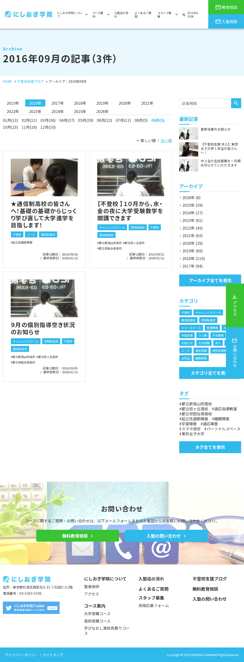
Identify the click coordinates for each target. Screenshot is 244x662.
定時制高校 (138, 227)
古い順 (166, 140)
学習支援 (187, 335)
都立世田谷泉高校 (110, 248)
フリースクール (191, 328)
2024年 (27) (192, 213)
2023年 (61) (192, 220)
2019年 (102, 103)
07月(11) (123, 120)
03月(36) (48, 120)
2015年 (13, 103)
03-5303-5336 (30, 593)
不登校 (17, 234)
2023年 (35, 111)
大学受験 (204, 343)
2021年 (147, 103)
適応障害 (210, 424)
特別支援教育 (220, 350)
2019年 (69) (192, 251)
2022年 (13, 111)
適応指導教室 (225, 409)
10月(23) (10, 127)
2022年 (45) (192, 228)
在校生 (185, 358)
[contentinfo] (122, 613)
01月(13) (10, 120)
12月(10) (48, 127)
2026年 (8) (191, 197)
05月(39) (85, 120)
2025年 (80, 111)
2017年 (57, 103)
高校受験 (201, 350)
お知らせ (187, 343)
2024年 (57, 111)
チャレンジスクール (112, 227)
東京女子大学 (193, 433)
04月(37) (67, 120)
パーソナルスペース (223, 429)
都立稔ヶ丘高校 (135, 243)
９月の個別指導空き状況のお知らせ (43, 328)
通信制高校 (48, 234)
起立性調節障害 (22, 242)
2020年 (125, 103)
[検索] (236, 103)
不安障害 (218, 335)
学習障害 (189, 424)
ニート (31, 234)
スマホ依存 (191, 429)
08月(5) (141, 120)
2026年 (102, 111)
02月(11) (29, 120)
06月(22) (104, 120)
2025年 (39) (192, 205)
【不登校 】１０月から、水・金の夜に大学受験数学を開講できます (130, 210)
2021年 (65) (192, 235)
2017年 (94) (192, 266)
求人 (218, 343)
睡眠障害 (201, 358)
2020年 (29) (192, 243)
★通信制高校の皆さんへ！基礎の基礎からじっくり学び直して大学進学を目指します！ (44, 214)
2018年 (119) (193, 258)
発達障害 (212, 328)
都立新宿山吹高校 (110, 243)
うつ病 (202, 335)
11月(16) (29, 127)
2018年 (80, 103)
